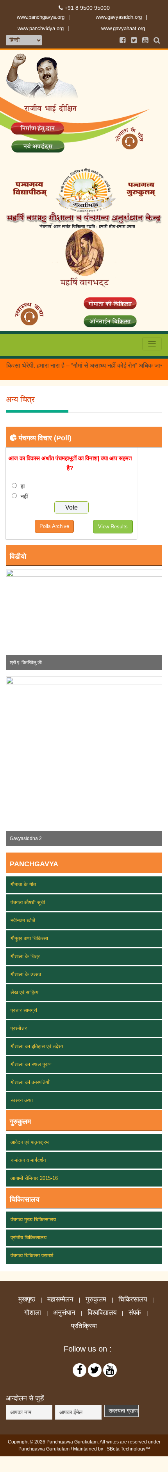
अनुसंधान (64, 1312)
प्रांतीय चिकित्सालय (28, 1237)
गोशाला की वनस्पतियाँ (30, 1082)
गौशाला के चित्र (25, 956)
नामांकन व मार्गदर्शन (28, 1160)
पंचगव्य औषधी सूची (28, 902)
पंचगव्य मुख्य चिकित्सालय (33, 1219)
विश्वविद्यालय (102, 1312)
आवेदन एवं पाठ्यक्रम (30, 1142)
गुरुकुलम (96, 1299)
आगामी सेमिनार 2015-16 (34, 1178)
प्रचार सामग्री (24, 1010)
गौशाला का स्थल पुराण (31, 1064)
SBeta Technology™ (128, 1449)
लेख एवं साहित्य (24, 992)
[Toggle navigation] (152, 343)
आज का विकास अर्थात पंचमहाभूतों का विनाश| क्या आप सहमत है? (70, 463)
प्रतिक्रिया (84, 1326)
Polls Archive (54, 526)
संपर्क (135, 1312)
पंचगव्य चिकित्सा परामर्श (32, 1255)
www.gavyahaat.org (123, 28)
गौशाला (32, 1312)
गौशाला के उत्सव (26, 974)
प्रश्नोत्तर (19, 1028)
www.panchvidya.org (41, 28)
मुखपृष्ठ (26, 1299)
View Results (113, 527)
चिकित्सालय (132, 1299)
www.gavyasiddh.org (119, 17)
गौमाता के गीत (23, 884)
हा (23, 486)
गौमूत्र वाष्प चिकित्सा (29, 938)
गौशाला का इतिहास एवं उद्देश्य (37, 1046)
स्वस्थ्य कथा (22, 1100)
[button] (17, 619)
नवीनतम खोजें (23, 920)
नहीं (24, 496)
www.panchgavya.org (40, 17)
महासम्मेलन (60, 1299)
